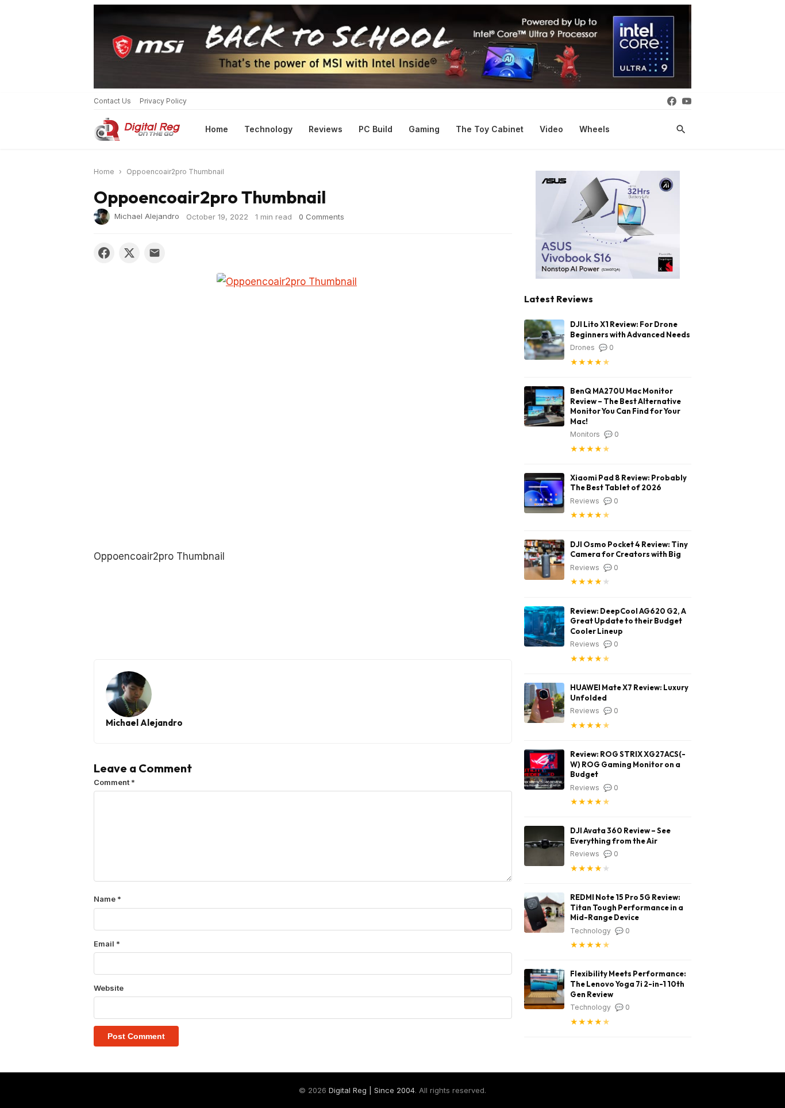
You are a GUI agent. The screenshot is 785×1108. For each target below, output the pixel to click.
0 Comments (321, 216)
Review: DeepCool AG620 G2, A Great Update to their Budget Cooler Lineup (628, 621)
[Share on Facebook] (104, 253)
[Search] (681, 129)
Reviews (326, 129)
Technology (268, 129)
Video (551, 129)
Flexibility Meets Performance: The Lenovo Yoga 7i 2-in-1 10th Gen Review (628, 983)
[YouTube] (686, 101)
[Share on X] (129, 253)
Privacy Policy (163, 101)
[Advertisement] (303, 462)
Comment (114, 782)
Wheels (594, 129)
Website (109, 987)
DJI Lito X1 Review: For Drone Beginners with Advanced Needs (630, 329)
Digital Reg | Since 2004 (372, 1090)
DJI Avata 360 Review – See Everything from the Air (620, 835)
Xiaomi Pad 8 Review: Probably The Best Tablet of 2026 (628, 483)
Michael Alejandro (146, 216)
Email (107, 943)
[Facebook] (671, 101)
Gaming (424, 129)
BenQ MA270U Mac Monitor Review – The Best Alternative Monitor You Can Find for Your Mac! (625, 406)
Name (107, 898)
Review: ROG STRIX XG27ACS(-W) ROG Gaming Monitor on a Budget (628, 764)
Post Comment (136, 1036)
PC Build (375, 129)
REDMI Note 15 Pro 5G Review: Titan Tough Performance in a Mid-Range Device (626, 907)
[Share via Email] (154, 253)
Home (216, 129)
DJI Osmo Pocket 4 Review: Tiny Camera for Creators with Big (629, 549)
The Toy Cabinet (490, 129)
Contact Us (112, 101)
